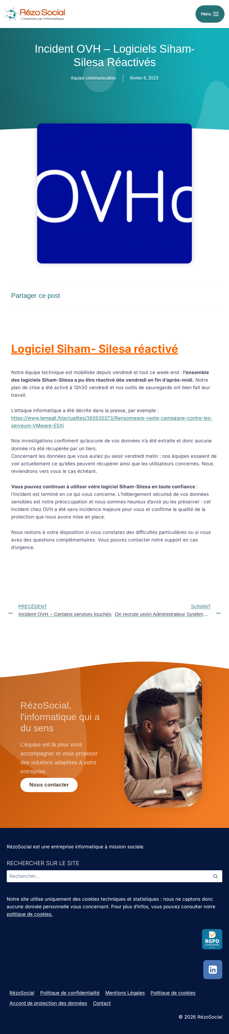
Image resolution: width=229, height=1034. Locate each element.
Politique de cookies (173, 993)
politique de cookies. (30, 914)
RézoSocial (21, 993)
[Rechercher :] (114, 876)
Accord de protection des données (48, 1003)
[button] (160, 295)
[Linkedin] (212, 969)
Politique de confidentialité (70, 993)
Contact (102, 1003)
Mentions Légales (125, 993)
